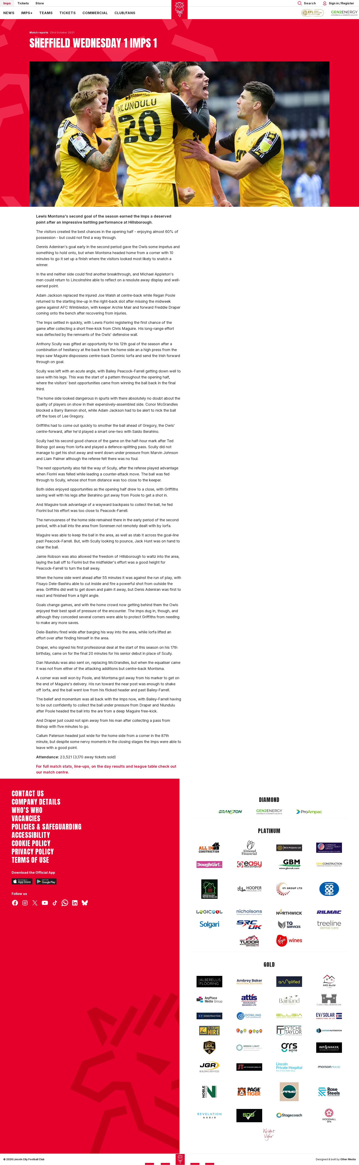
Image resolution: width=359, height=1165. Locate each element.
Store (40, 3)
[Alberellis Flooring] (209, 981)
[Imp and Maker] (329, 1047)
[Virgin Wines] (289, 941)
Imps (7, 3)
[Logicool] (209, 912)
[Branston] (229, 811)
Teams (46, 13)
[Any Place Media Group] (209, 1000)
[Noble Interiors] (209, 1091)
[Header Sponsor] (344, 13)
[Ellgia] (289, 1016)
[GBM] (289, 864)
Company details (36, 802)
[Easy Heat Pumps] (249, 864)
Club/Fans (124, 13)
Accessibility (31, 835)
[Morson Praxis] (329, 1067)
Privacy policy (33, 851)
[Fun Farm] (249, 1030)
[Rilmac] (329, 912)
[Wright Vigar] (269, 1134)
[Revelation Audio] (209, 1115)
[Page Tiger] (249, 1092)
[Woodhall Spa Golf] (329, 1115)
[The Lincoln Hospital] (289, 1066)
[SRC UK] (249, 924)
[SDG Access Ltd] (249, 1115)
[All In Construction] (209, 848)
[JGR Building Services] (209, 1067)
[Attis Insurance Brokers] (249, 1000)
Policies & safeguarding (47, 827)
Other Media (348, 1159)
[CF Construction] (209, 1016)
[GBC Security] (209, 1047)
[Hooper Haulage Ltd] (249, 889)
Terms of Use (30, 860)
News (9, 13)
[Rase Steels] (329, 1092)
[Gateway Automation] (329, 1030)
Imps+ (27, 13)
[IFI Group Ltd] (289, 889)
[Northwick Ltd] (289, 912)
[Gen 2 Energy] (269, 811)
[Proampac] (309, 812)
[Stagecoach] (289, 1115)
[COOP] (329, 889)
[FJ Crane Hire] (209, 1031)
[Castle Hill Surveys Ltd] (329, 999)
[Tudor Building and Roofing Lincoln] (249, 940)
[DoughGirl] (209, 864)
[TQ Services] (289, 924)
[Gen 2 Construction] (329, 864)
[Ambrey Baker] (249, 982)
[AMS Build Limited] (329, 981)
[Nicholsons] (249, 912)
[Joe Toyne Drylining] (249, 1067)
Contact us (28, 793)
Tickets (23, 3)
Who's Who (27, 810)
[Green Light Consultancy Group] (249, 1048)
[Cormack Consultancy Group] (329, 848)
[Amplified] (289, 981)
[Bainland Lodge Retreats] (289, 1000)
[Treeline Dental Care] (329, 925)
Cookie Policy (31, 843)
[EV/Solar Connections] (329, 1016)
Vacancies (26, 818)
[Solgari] (209, 924)
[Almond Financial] (249, 847)
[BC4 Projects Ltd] (289, 847)
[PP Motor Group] (289, 1092)
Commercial (95, 13)
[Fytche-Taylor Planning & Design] (289, 1030)
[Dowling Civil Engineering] (249, 1016)
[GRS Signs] (289, 1047)
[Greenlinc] (209, 889)
